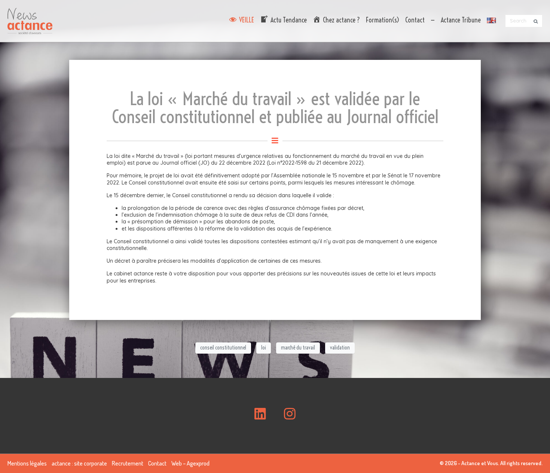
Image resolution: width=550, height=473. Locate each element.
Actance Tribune (461, 20)
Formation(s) (382, 20)
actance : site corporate (79, 463)
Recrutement (127, 463)
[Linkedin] (260, 413)
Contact (415, 20)
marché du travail (298, 347)
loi (263, 347)
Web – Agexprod (190, 463)
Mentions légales (27, 463)
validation (340, 347)
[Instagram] (289, 413)
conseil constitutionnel (223, 347)
